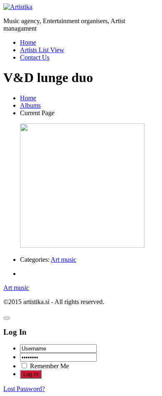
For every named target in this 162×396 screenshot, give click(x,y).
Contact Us (34, 57)
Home (28, 42)
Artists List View (42, 49)
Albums (30, 105)
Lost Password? (24, 388)
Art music (63, 259)
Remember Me (48, 365)
